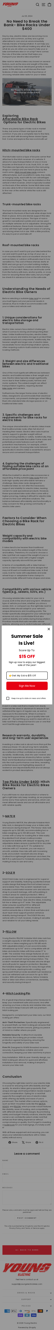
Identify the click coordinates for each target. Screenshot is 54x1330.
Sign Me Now (27, 686)
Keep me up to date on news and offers (29, 698)
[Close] (48, 629)
